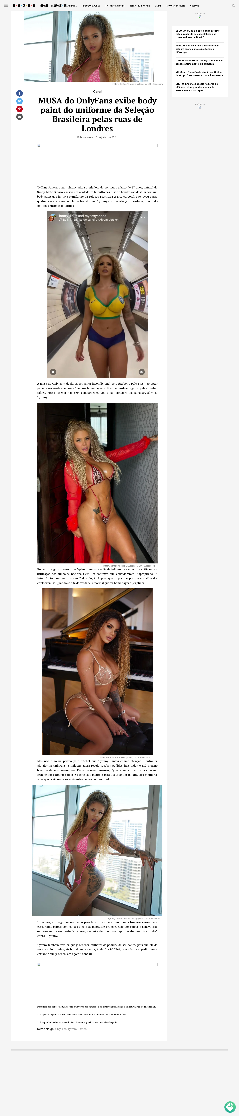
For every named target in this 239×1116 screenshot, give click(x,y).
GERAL (158, 5)
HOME (43, 5)
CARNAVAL (71, 5)
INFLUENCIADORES (91, 5)
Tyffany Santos (77, 1029)
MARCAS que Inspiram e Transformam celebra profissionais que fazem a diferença (197, 49)
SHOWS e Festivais (175, 5)
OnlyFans (61, 1029)
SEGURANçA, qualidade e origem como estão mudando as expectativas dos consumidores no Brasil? (198, 34)
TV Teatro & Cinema (115, 5)
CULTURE (194, 5)
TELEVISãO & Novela (140, 5)
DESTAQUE (56, 5)
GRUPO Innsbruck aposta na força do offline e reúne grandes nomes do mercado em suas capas (197, 87)
